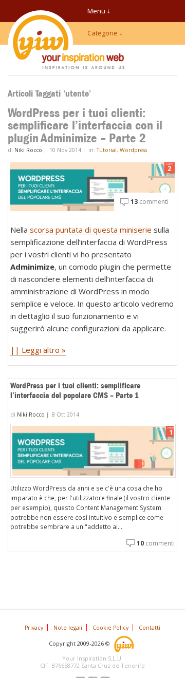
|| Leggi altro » (38, 350)
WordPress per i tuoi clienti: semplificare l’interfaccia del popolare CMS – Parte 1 (75, 390)
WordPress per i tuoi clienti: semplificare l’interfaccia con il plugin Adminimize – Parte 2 (85, 125)
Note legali (67, 627)
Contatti (149, 627)
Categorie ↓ (105, 32)
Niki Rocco (28, 150)
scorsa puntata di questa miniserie (91, 229)
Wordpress (133, 150)
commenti (150, 201)
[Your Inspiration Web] (124, 643)
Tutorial (107, 150)
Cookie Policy (110, 627)
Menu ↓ (98, 10)
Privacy (34, 627)
